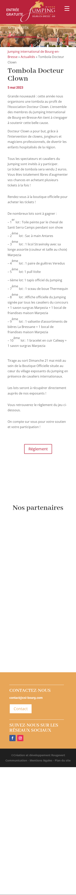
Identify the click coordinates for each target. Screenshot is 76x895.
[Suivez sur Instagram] (20, 738)
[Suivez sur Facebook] (12, 738)
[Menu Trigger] (67, 8)
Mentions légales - (41, 760)
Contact (21, 708)
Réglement (38, 449)
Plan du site (62, 760)
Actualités (28, 57)
